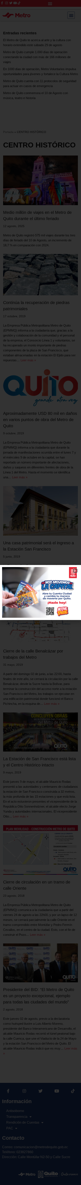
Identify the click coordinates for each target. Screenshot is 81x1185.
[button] (75, 570)
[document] (40, 592)
